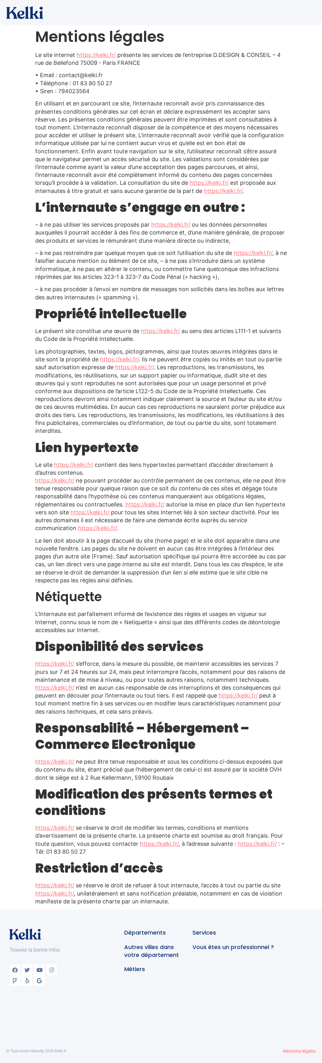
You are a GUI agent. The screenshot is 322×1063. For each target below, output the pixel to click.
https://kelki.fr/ (96, 55)
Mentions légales (299, 1051)
